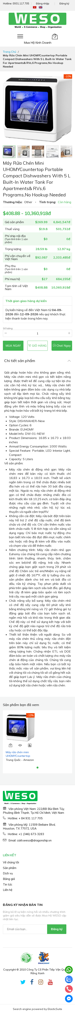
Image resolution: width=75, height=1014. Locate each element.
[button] (23, 151)
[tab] (37, 360)
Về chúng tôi (11, 862)
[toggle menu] (20, 36)
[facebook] (32, 982)
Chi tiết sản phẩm (19, 360)
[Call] (69, 989)
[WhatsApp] (69, 970)
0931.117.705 (21, 3)
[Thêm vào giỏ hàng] (10, 745)
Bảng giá (9, 879)
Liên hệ (7, 890)
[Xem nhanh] (20, 745)
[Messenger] (69, 998)
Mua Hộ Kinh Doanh (37, 42)
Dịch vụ (8, 873)
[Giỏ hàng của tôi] (55, 36)
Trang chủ (9, 51)
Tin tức (7, 884)
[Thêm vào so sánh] (30, 745)
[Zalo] (69, 979)
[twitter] (23, 982)
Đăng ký (64, 3)
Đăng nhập (42, 3)
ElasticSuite (55, 1009)
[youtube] (50, 982)
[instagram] (40, 982)
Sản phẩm (9, 868)
